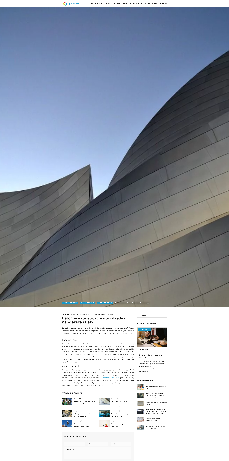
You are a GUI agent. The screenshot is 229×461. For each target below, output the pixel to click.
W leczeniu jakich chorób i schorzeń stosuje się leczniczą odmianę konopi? (156, 395)
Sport (107, 3)
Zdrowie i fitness (150, 3)
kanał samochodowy (77, 357)
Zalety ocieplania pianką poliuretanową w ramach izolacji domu (120, 403)
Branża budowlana (105, 303)
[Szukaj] (139, 315)
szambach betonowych (111, 378)
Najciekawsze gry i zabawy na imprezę (156, 387)
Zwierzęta (163, 3)
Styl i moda (117, 3)
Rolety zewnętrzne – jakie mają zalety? (156, 403)
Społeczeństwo (97, 3)
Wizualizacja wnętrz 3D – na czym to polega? (155, 427)
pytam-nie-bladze (71, 303)
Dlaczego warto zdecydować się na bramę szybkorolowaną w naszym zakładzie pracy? (156, 411)
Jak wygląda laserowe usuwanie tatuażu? (153, 419)
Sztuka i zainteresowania (132, 3)
